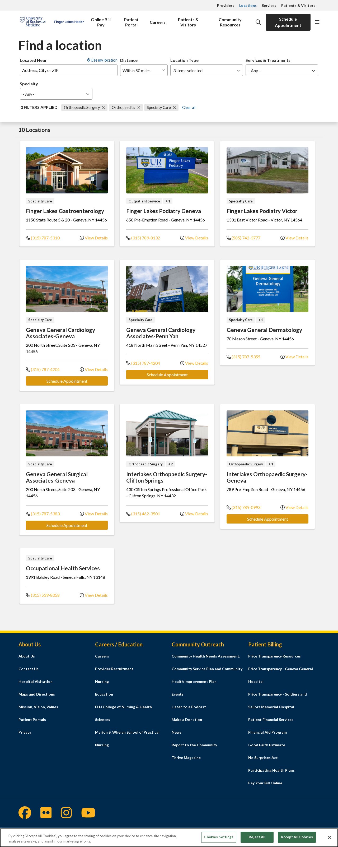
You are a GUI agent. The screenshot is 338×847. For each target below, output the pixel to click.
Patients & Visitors (298, 5)
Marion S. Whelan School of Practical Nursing (127, 738)
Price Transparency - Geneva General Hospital (280, 675)
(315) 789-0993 (245, 507)
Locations (248, 5)
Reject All (257, 837)
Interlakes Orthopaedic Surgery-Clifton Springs (166, 477)
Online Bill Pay (101, 22)
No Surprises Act (263, 757)
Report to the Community (194, 745)
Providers (225, 5)
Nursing (102, 681)
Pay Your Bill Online (265, 783)
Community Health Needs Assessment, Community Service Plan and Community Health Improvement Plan (207, 669)
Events (178, 694)
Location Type (184, 60)
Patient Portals (32, 719)
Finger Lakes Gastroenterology (65, 210)
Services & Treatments (268, 60)
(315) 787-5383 (45, 513)
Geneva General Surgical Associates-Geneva (57, 477)
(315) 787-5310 (45, 237)
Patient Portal (131, 22)
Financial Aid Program (267, 732)
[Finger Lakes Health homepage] (51, 22)
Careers (158, 22)
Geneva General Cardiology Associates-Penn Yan (160, 332)
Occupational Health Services (63, 568)
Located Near (33, 60)
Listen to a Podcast (189, 707)
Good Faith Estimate (266, 745)
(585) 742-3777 (245, 237)
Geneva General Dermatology (264, 329)
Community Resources (230, 22)
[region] (169, 837)
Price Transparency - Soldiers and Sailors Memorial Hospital (277, 700)
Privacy (24, 732)
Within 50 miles (137, 70)
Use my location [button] (104, 60)
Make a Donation (187, 719)
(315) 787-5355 (245, 356)
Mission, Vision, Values (38, 707)
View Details (96, 237)
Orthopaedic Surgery (82, 107)
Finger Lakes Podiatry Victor (262, 210)
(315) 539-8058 (45, 595)
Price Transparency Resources (274, 656)
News (176, 732)
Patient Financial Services (270, 719)
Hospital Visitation (35, 681)
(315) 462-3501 (145, 513)
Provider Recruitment (114, 669)
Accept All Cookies (297, 837)
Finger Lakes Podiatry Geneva (163, 210)
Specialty (29, 83)
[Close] (329, 837)
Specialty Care (159, 107)
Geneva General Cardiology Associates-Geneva (60, 332)
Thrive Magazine (186, 757)
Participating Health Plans (271, 770)
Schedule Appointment (288, 22)
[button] (317, 22)
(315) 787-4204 (45, 369)
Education (104, 694)
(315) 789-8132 (145, 237)
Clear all (188, 107)
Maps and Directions (36, 694)
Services (269, 5)
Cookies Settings (218, 837)
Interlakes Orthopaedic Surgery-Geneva (267, 477)
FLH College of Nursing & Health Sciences (123, 713)
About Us (26, 656)
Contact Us (28, 669)
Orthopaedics (124, 107)
